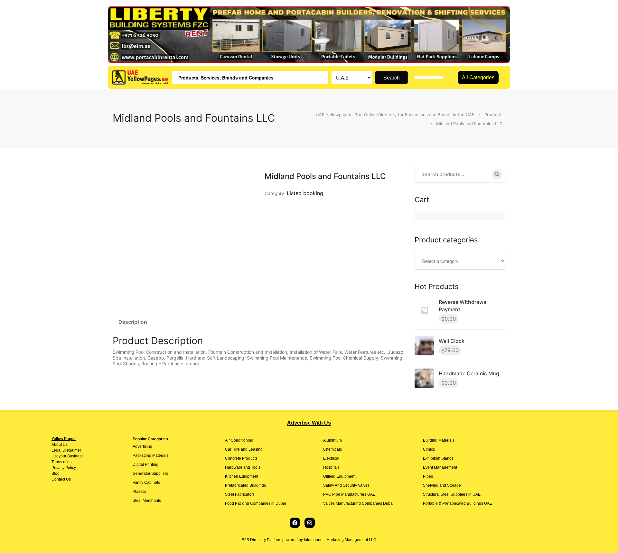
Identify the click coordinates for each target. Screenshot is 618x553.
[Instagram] (309, 523)
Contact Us (61, 479)
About (57, 444)
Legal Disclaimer (66, 450)
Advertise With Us (309, 423)
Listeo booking (305, 193)
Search (391, 77)
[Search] (497, 174)
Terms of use (63, 462)
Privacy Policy (64, 467)
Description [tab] (132, 322)
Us (65, 444)
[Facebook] (295, 523)
